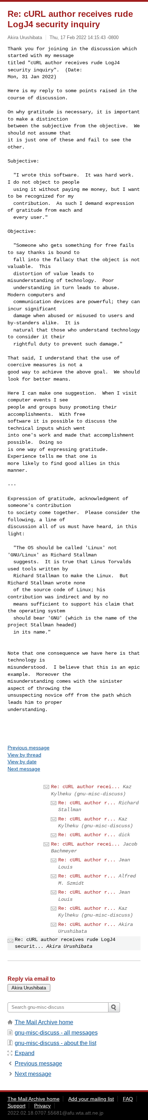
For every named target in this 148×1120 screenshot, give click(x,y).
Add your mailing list (91, 1099)
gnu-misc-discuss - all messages (56, 1033)
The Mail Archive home (44, 1022)
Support (17, 1106)
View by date (22, 761)
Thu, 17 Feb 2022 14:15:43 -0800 (84, 37)
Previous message (29, 747)
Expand (24, 1053)
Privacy (42, 1106)
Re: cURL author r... (87, 803)
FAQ (128, 1099)
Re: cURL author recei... (85, 787)
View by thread (24, 755)
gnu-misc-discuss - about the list (55, 1043)
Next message (24, 769)
